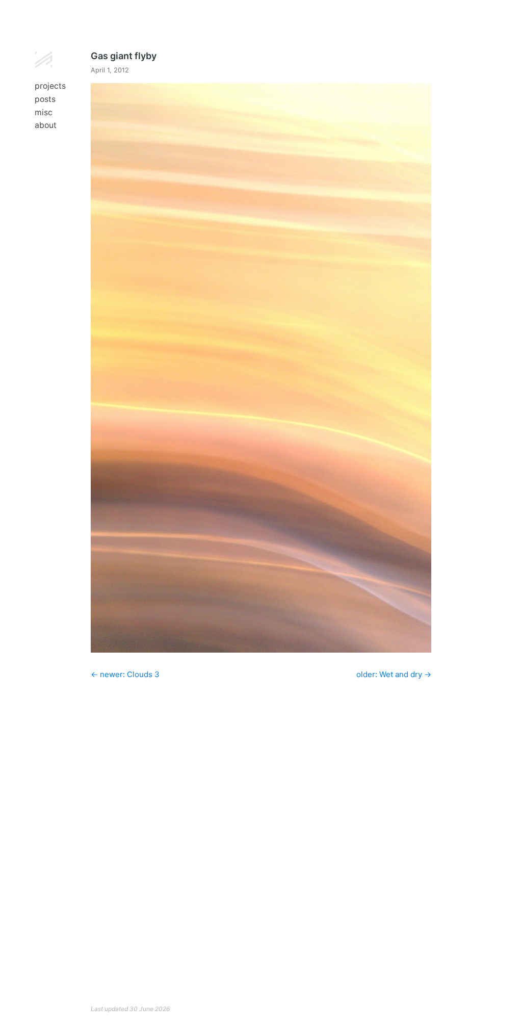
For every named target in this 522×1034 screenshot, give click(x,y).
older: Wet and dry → (393, 674)
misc (44, 112)
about (46, 125)
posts (45, 99)
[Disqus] (261, 822)
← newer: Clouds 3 (125, 674)
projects (50, 86)
